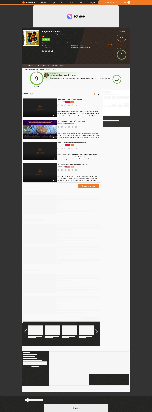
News (24, 65)
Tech (53, 2)
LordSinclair (55, 77)
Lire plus (109, 44)
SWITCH (112, 2)
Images (62, 65)
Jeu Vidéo (43, 2)
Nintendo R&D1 (82, 45)
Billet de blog (54, 65)
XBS (108, 2)
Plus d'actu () (89, 186)
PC (100, 2)
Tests (81, 2)
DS (43, 36)
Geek (62, 2)
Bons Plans (92, 2)
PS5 (104, 2)
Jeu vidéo (68, 101)
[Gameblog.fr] (28, 2)
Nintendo (48, 47)
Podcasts (30, 65)
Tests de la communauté (41, 65)
